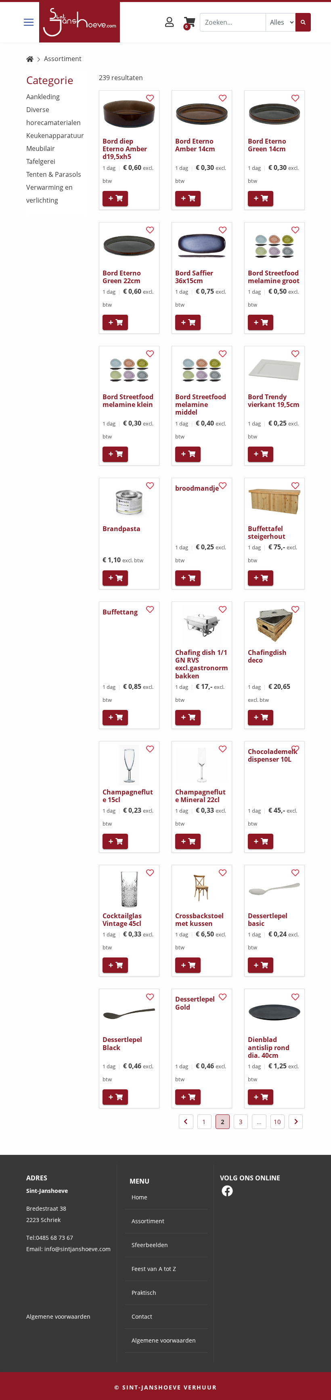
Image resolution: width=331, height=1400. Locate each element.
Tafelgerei (40, 161)
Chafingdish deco (267, 656)
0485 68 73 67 (54, 1237)
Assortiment (63, 58)
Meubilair (40, 148)
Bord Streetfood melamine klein (128, 400)
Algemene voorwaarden (58, 1316)
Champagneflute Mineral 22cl (200, 796)
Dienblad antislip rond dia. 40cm (268, 1047)
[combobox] (233, 22)
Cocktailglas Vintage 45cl (122, 919)
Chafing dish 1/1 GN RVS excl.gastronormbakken (201, 664)
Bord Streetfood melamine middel (200, 404)
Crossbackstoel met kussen (199, 919)
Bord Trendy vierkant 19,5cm (274, 400)
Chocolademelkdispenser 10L (272, 755)
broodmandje (197, 488)
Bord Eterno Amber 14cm (195, 145)
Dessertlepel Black (122, 1043)
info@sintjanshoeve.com (77, 1249)
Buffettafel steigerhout (266, 532)
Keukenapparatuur (55, 135)
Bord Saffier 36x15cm (194, 277)
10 (277, 1122)
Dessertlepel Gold (195, 1003)
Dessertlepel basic (267, 919)
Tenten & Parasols (53, 174)
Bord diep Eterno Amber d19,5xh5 (125, 149)
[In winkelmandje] (115, 198)
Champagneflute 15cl (128, 796)
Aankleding (43, 96)
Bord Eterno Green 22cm (122, 277)
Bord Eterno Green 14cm (267, 145)
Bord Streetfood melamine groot (274, 277)
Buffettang (120, 612)
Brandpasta (121, 528)
